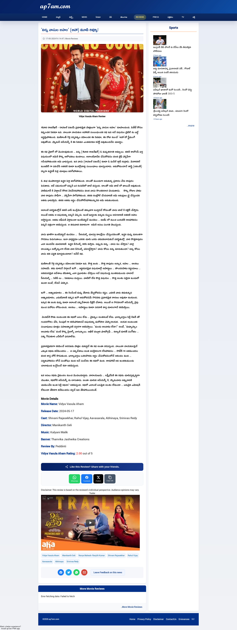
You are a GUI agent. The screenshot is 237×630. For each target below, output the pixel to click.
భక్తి (194, 17)
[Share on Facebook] (61, 572)
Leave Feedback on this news (108, 572)
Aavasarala (47, 561)
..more (190, 125)
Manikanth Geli (68, 555)
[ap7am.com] (55, 7)
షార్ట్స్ (71, 17)
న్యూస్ (58, 17)
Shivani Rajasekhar (116, 555)
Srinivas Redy (72, 561)
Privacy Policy (144, 619)
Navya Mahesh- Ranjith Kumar (92, 555)
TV (183, 17)
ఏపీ (110, 17)
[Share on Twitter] (69, 572)
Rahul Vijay (133, 555)
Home (44, 17)
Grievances (184, 619)
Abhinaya (59, 561)
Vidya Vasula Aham (50, 555)
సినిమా (98, 17)
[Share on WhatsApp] (76, 572)
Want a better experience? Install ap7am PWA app (10, 627)
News (84, 17)
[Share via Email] (84, 572)
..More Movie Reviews (131, 606)
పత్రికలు (170, 17)
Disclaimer (158, 619)
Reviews (140, 17)
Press (156, 17)
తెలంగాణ (123, 17)
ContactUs (171, 619)
